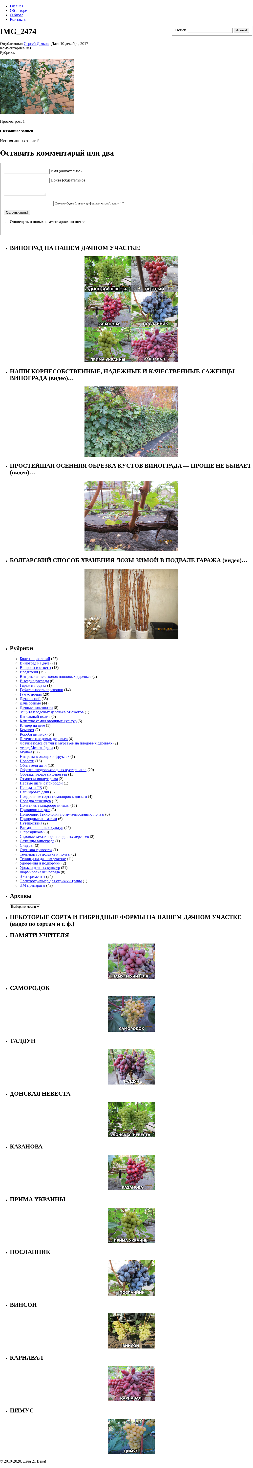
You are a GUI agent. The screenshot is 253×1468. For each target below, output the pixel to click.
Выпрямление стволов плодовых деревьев (55, 676)
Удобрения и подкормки (40, 863)
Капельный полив (35, 716)
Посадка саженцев (35, 801)
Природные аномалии (38, 819)
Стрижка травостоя (36, 850)
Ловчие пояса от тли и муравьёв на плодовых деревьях (66, 743)
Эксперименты (32, 876)
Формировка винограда (40, 872)
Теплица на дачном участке (43, 859)
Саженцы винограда (37, 841)
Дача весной (30, 699)
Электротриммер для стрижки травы (51, 881)
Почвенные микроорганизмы (44, 805)
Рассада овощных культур (41, 827)
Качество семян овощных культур (48, 721)
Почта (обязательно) (68, 180)
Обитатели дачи (33, 765)
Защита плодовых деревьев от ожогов (52, 712)
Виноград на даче (34, 663)
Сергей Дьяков (36, 43)
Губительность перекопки (41, 690)
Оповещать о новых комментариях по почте (47, 222)
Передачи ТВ (31, 787)
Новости (27, 761)
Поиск (180, 30)
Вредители (29, 672)
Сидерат (27, 845)
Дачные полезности (36, 707)
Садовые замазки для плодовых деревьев (54, 836)
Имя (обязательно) (66, 171)
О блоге (16, 15)
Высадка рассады (34, 681)
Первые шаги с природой (41, 783)
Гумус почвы (31, 694)
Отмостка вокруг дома (39, 779)
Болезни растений (35, 659)
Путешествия (31, 823)
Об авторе (18, 10)
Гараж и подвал (33, 685)
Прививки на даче (35, 810)
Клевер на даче (32, 725)
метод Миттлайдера (36, 747)
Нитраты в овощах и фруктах (44, 756)
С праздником (31, 832)
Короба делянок (33, 734)
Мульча (26, 752)
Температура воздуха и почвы (45, 854)
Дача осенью (30, 703)
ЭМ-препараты (32, 885)
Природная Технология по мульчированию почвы (62, 814)
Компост (27, 730)
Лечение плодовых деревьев (44, 739)
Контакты (18, 19)
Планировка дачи (34, 792)
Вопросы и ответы (35, 667)
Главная (16, 6)
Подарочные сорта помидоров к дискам (53, 796)
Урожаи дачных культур (40, 867)
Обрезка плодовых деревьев (43, 774)
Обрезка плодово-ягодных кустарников (53, 770)
